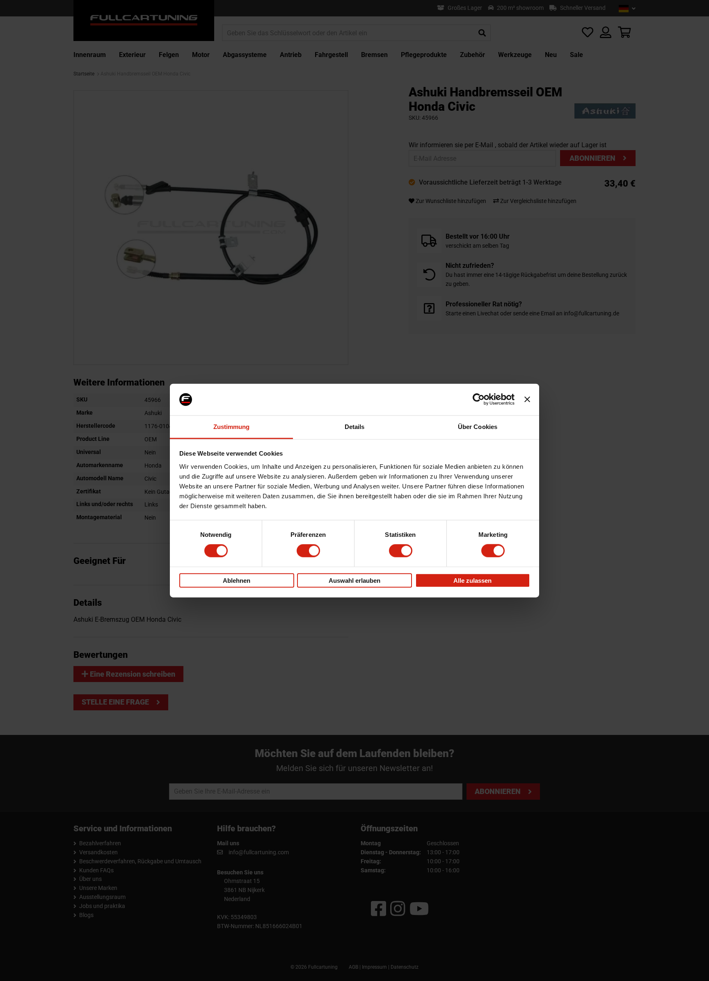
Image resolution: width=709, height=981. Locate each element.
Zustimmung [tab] (231, 426)
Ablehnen (236, 580)
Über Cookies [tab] (477, 426)
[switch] (308, 550)
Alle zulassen (472, 580)
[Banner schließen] (527, 399)
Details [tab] (355, 426)
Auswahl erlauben (354, 580)
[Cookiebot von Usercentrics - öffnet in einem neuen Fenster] (479, 399)
